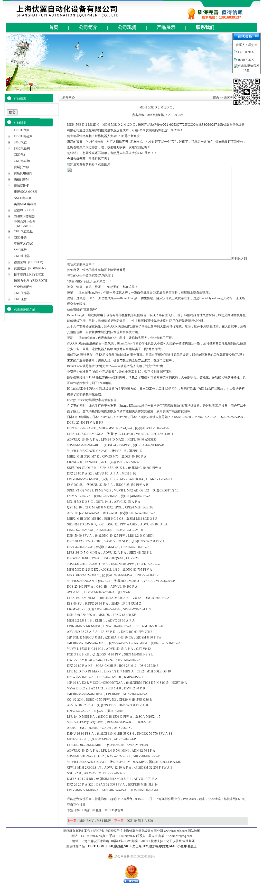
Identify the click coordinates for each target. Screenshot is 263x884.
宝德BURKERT (24, 210)
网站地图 (194, 831)
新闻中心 (230, 97)
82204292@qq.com (180, 836)
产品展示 (166, 27)
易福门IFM (21, 179)
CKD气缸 (20, 155)
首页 (53, 27)
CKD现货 (20, 299)
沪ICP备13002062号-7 (107, 831)
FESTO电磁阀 (23, 136)
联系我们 (205, 27)
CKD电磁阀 (22, 161)
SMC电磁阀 (22, 148)
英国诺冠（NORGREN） (31, 268)
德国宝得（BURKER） (29, 262)
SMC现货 (20, 250)
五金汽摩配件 (23, 287)
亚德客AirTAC (23, 243)
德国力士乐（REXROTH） (32, 280)
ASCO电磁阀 (23, 198)
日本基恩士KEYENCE (29, 274)
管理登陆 (188, 841)
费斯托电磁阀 (23, 173)
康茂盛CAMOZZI (25, 192)
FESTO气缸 (22, 130)
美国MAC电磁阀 (25, 204)
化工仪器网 (174, 841)
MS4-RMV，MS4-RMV (95, 821)
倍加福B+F (21, 185)
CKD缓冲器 (22, 256)
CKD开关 (20, 237)
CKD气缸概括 (23, 231)
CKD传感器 (22, 293)
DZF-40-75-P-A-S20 (140, 821)
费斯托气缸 (21, 167)
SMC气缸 (20, 142)
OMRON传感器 (24, 216)
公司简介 (88, 27)
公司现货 (127, 27)
